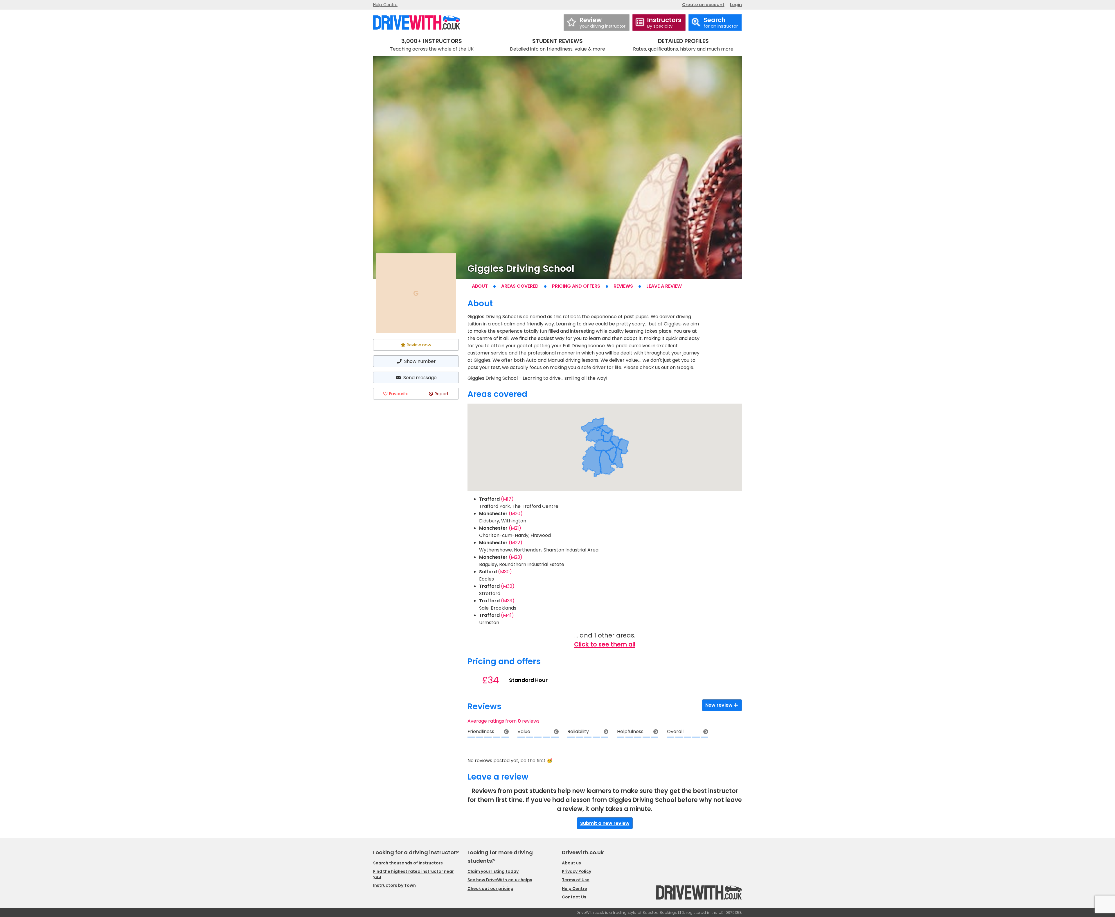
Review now (419, 345)
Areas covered (520, 286)
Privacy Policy (576, 871)
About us (571, 863)
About (480, 286)
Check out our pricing (490, 888)
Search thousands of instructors (408, 863)
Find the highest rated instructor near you (413, 874)
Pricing (576, 286)
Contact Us (574, 897)
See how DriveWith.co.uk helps (499, 880)
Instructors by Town (394, 885)
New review (719, 705)
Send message (420, 377)
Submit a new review (605, 823)
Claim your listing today (493, 871)
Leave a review (664, 286)
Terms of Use (575, 880)
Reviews (623, 286)
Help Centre (385, 5)
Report (442, 394)
